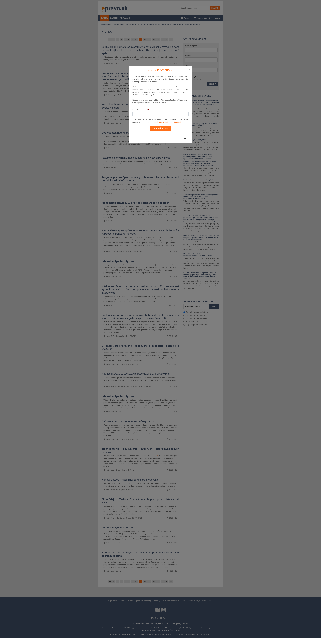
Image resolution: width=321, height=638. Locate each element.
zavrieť (183, 139)
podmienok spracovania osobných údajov (166, 122)
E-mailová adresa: (140, 110)
